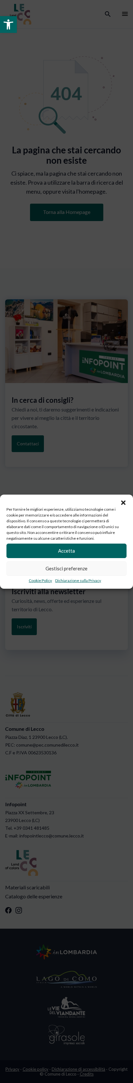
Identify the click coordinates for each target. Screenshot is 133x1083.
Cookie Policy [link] (40, 580)
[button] (123, 502)
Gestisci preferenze (66, 568)
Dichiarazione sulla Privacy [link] (78, 580)
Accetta (66, 551)
